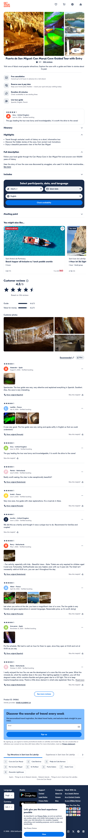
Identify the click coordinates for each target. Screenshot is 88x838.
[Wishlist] (56, 4)
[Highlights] (81, 134)
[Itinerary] (81, 127)
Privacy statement (68, 744)
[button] (44, 62)
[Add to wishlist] (62, 228)
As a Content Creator (72, 797)
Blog (56, 801)
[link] (34, 250)
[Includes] (81, 174)
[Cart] (64, 4)
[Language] (72, 4)
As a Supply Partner (72, 794)
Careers (58, 797)
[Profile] (80, 4)
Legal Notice (43, 797)
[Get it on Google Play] (28, 795)
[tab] (23, 755)
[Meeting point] (81, 214)
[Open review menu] (82, 368)
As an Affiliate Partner (73, 801)
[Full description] (81, 152)
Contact (41, 794)
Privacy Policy (43, 801)
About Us (58, 794)
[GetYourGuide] (7, 4)
